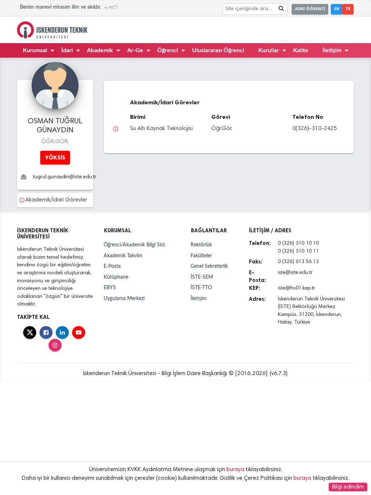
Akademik (100, 50)
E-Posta (112, 266)
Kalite (300, 50)
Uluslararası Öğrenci (218, 50)
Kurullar (268, 50)
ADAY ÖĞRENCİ (310, 9)
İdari (67, 50)
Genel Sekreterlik (209, 266)
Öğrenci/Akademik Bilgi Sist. (135, 245)
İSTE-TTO (201, 287)
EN (336, 9)
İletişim (331, 50)
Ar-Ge (135, 50)
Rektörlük (201, 245)
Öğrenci (167, 50)
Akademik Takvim (123, 255)
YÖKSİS (55, 157)
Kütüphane (116, 277)
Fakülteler (201, 255)
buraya (235, 470)
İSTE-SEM (202, 277)
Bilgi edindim (348, 487)
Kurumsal (35, 50)
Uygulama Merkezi (124, 298)
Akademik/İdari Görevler (56, 200)
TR (347, 9)
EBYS (110, 287)
